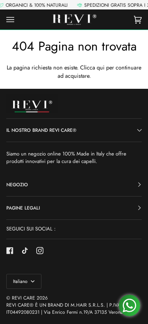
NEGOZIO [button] (17, 184)
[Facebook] (9, 250)
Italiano (21, 281)
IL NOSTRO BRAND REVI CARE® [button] (41, 130)
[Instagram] (39, 250)
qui (101, 67)
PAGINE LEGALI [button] (23, 208)
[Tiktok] (24, 250)
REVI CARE (23, 298)
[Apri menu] (18, 19)
